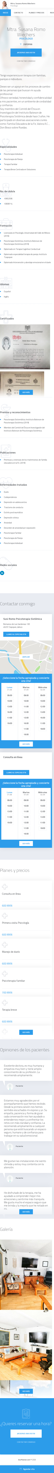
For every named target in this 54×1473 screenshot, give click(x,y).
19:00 (9, 723)
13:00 (9, 706)
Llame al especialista (16, 634)
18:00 (42, 728)
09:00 (9, 695)
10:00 (9, 700)
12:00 (26, 712)
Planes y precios (36, 12)
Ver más (26, 392)
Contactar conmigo (26, 61)
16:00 (9, 712)
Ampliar (26, 656)
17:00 (9, 717)
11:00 (26, 706)
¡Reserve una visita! (26, 52)
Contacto (18, 12)
